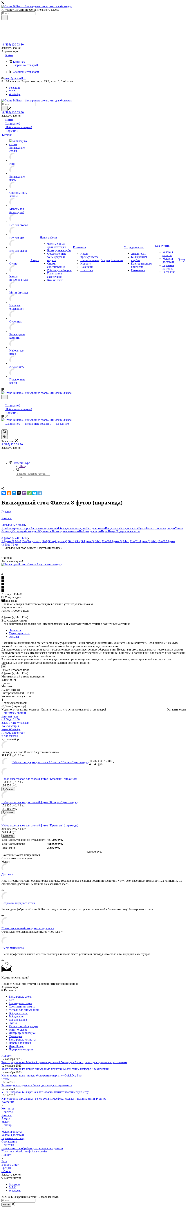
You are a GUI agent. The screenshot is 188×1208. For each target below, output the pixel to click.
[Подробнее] (2, 890)
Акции (5, 1118)
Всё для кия (112, 528)
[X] (19, 493)
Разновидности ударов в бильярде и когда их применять (36, 1085)
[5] (94, 591)
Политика (7, 1144)
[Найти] (4, 17)
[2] (94, 581)
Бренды (6, 1167)
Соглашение (9, 1141)
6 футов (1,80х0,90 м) (41, 541)
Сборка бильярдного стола (18, 903)
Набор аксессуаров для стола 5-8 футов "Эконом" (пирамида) (50, 762)
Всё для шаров (129, 528)
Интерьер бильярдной (25, 531)
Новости (6, 1055)
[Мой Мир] (14, 493)
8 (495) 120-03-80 (13, 44)
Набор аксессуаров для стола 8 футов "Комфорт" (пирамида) (39, 802)
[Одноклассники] (9, 493)
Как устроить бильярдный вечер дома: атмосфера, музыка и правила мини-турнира (53, 1098)
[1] (94, 577)
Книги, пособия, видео (160, 528)
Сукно (142, 528)
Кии (4, 528)
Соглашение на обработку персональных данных (32, 1148)
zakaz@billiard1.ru (15, 78)
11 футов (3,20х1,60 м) (150, 541)
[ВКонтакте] (3, 493)
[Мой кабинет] (3, 401)
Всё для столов (95, 528)
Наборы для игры (90, 531)
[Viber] (24, 493)
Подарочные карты (128, 531)
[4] (94, 587)
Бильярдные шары (18, 528)
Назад (23, 466)
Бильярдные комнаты (65, 531)
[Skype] (34, 493)
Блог (4, 1161)
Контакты (7, 1108)
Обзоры (6, 1171)
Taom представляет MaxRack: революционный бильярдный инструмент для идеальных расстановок (64, 1062)
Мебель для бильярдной (71, 528)
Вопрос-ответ (10, 1164)
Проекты (7, 1111)
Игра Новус (108, 531)
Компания (7, 1101)
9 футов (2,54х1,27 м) (94, 541)
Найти (6, 1204)
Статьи (5, 1078)
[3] (94, 584)
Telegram (14, 87)
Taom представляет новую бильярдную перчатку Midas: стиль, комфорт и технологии (55, 1068)
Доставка (7, 874)
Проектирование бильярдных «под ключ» (27, 928)
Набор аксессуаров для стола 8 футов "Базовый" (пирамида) (39, 778)
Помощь (6, 1125)
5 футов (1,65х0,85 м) (14, 541)
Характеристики (19, 633)
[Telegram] (39, 493)
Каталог (6, 1115)
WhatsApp (15, 94)
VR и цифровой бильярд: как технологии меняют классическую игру (45, 1092)
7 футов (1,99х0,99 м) (68, 541)
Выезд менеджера (12, 947)
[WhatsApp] (29, 493)
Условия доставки (12, 1134)
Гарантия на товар (12, 1138)
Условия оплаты (11, 1131)
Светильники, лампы (43, 528)
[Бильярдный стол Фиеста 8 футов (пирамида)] (31, 564)
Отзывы (14, 636)
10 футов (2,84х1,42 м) (122, 541)
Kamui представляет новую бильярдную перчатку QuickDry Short (42, 1075)
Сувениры (45, 531)
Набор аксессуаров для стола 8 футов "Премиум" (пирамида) (39, 825)
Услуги (5, 1121)
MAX (12, 90)
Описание (15, 630)
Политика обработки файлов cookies (24, 1151)
